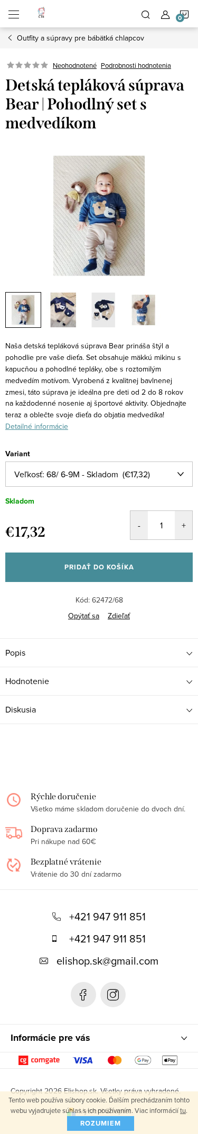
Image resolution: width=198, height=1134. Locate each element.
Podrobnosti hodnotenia (136, 65)
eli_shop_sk (113, 994)
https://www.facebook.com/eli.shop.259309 (83, 994)
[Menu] (13, 13)
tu (183, 1110)
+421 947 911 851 (107, 916)
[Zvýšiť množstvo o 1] (183, 525)
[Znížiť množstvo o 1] (139, 525)
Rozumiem (100, 1123)
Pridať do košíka (99, 567)
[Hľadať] (145, 13)
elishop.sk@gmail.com (107, 960)
